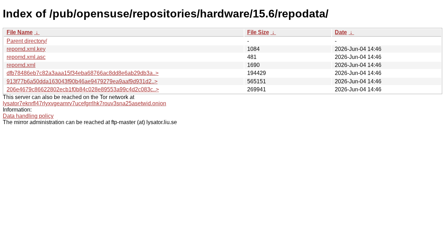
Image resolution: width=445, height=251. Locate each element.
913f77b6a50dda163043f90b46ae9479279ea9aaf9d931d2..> (82, 81)
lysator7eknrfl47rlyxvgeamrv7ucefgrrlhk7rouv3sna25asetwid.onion (84, 103)
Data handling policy (28, 116)
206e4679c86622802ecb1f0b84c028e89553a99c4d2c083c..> (83, 89)
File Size (258, 32)
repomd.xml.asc (26, 57)
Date (341, 32)
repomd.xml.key (26, 49)
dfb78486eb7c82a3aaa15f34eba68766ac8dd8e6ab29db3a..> (83, 73)
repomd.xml (21, 65)
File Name (20, 32)
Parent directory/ (27, 41)
